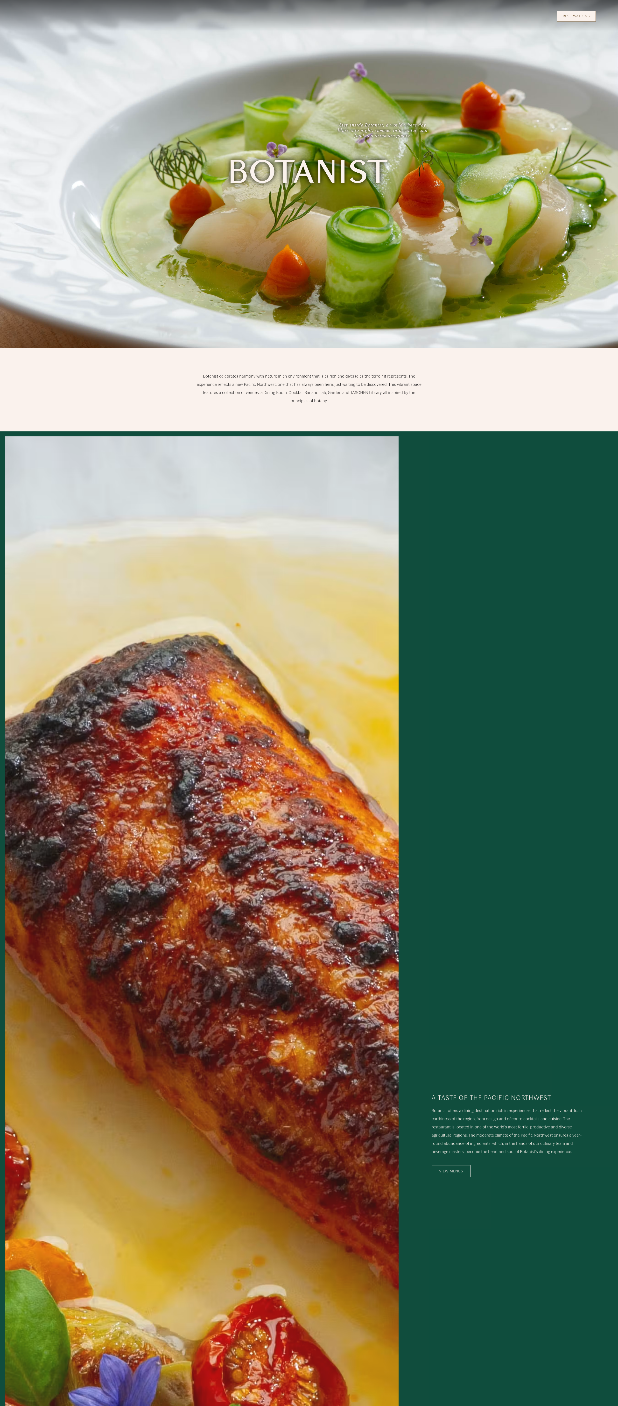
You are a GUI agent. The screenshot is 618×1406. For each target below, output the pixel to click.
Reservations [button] (576, 16)
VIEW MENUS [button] (451, 1170)
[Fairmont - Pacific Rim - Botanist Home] (18, 16)
